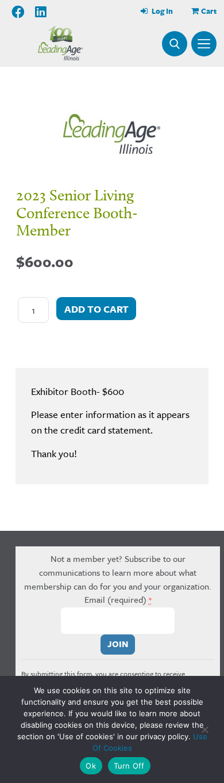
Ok (91, 765)
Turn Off (129, 765)
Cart (209, 11)
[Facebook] (18, 12)
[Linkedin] (41, 12)
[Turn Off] (204, 729)
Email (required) (118, 599)
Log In (161, 11)
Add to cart (96, 309)
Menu (204, 43)
